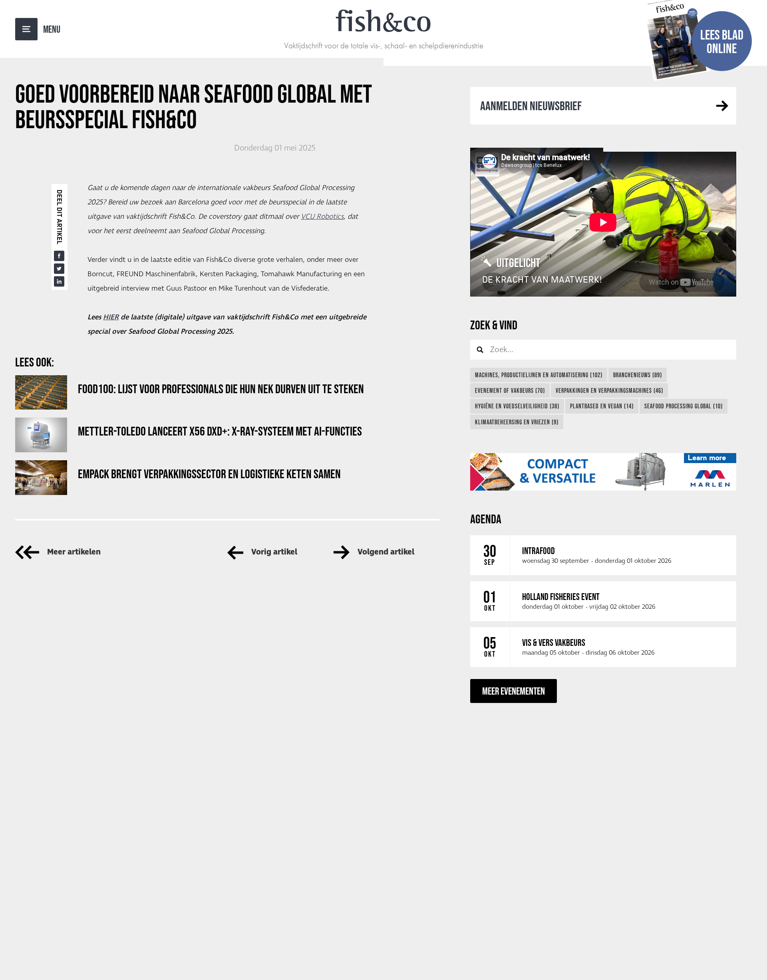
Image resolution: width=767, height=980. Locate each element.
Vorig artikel (274, 552)
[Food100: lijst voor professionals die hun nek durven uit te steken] (41, 392)
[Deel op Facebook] (59, 256)
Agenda (485, 519)
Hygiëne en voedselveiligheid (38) (517, 406)
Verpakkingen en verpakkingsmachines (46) (609, 390)
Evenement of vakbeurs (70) (510, 390)
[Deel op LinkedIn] (59, 281)
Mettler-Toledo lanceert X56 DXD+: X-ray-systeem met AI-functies (220, 431)
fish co (383, 20)
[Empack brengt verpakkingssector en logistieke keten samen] (41, 477)
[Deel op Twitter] (59, 268)
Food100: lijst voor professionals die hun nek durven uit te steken (221, 389)
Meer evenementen (513, 691)
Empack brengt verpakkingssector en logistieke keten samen (209, 474)
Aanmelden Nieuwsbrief (531, 106)
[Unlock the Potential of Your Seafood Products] (603, 472)
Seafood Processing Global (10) (683, 406)
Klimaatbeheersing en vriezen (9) (516, 422)
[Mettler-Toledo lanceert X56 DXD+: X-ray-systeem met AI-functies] (41, 435)
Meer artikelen (74, 552)
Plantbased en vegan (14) (602, 406)
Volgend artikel (386, 552)
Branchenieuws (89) (637, 374)
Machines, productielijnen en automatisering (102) (538, 374)
